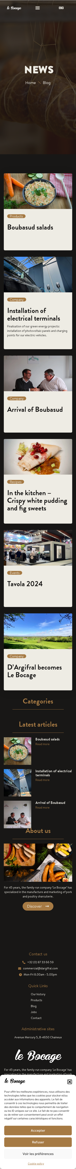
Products (36, 1000)
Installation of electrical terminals (53, 773)
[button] (70, 1082)
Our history (38, 994)
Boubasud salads (47, 739)
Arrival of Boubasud (50, 802)
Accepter (38, 1130)
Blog (34, 1006)
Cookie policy (36, 1163)
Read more (42, 744)
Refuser (38, 1142)
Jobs (34, 1012)
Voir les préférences (38, 1154)
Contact (36, 1018)
